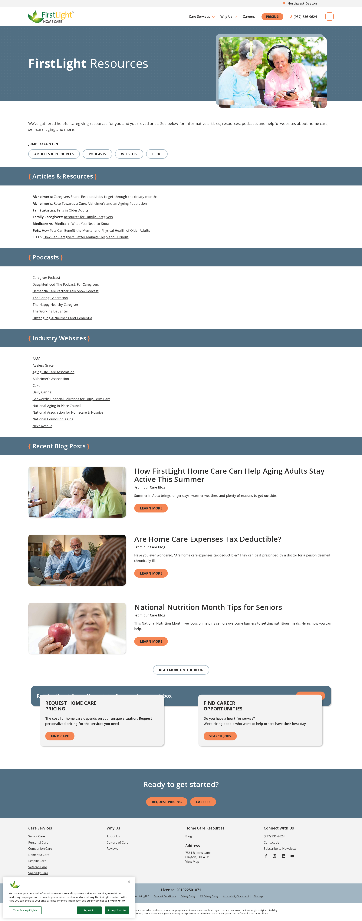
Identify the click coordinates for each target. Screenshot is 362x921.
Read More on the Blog (181, 670)
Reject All (89, 910)
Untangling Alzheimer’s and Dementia (62, 318)
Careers (249, 16)
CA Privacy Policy (209, 896)
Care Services (199, 16)
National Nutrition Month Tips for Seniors (208, 607)
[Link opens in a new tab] (77, 492)
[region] (69, 897)
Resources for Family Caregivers (88, 217)
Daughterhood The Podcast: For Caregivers (66, 284)
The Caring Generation (50, 297)
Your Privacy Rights (25, 910)
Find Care (60, 736)
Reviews (112, 848)
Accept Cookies (117, 910)
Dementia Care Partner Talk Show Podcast (66, 291)
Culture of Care (117, 842)
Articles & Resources (54, 154)
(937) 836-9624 (305, 16)
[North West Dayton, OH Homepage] (51, 16)
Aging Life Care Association (53, 372)
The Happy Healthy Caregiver (55, 304)
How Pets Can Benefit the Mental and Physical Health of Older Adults (96, 230)
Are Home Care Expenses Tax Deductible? (207, 539)
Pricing (272, 17)
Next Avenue (42, 426)
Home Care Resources (204, 828)
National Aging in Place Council (57, 405)
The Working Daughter (50, 311)
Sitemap (258, 896)
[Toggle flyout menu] (329, 16)
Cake (36, 385)
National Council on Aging (53, 419)
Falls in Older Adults (72, 210)
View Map (192, 861)
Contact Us (271, 842)
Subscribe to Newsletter (281, 848)
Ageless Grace (43, 365)
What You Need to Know (90, 223)
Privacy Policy (188, 896)
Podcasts (97, 154)
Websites (129, 154)
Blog (157, 154)
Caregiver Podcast (46, 277)
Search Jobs (220, 736)
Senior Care (36, 836)
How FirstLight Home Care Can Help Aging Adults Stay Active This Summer (229, 475)
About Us (113, 836)
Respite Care (37, 861)
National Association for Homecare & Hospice (68, 412)
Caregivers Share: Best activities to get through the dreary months (105, 196)
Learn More (151, 508)
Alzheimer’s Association (51, 378)
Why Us (226, 16)
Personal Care (38, 842)
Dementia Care (38, 855)
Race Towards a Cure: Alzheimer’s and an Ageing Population (100, 203)
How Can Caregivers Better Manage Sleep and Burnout (86, 237)
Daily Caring (42, 392)
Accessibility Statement (236, 896)
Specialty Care (38, 873)
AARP (37, 358)
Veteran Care (37, 867)
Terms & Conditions (165, 896)
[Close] (129, 881)
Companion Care (40, 848)
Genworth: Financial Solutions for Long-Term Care (71, 399)
